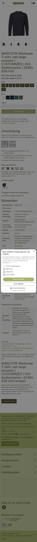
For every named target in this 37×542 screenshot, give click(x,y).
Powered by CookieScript (18, 290)
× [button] (34, 251)
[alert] (18, 271)
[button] (18, 288)
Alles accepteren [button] (18, 279)
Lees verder (13, 262)
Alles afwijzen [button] (18, 284)
